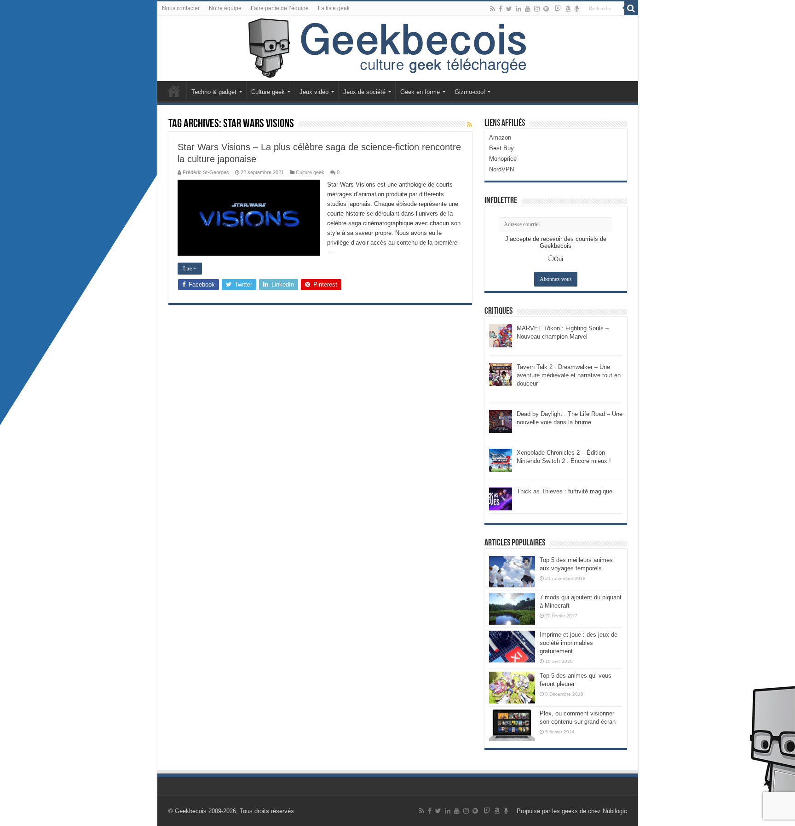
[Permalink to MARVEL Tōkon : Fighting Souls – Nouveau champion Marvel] (500, 335)
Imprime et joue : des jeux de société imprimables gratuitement (578, 643)
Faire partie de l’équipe (280, 8)
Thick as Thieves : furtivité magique (564, 491)
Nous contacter (181, 8)
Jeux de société (364, 91)
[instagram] (537, 8)
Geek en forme (420, 91)
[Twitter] (509, 8)
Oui (558, 259)
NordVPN (501, 169)
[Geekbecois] (397, 48)
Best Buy (501, 148)
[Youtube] (527, 8)
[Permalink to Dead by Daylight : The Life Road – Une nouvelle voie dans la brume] (500, 420)
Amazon (500, 137)
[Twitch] (557, 8)
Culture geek (268, 91)
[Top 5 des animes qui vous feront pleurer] (512, 687)
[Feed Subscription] (469, 124)
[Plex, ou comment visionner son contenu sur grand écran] (512, 725)
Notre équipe (225, 8)
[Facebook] (500, 8)
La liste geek (334, 8)
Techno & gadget (213, 91)
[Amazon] (568, 8)
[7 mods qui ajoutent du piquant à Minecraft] (512, 609)
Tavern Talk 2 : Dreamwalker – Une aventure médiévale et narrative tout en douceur (569, 375)
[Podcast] (577, 8)
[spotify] (546, 8)
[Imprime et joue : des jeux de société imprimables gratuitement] (512, 646)
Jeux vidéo (314, 91)
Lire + (189, 268)
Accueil (174, 90)
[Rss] (492, 8)
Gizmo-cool (470, 91)
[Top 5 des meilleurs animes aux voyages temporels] (512, 571)
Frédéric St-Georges (206, 172)
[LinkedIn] (518, 8)
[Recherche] (631, 8)
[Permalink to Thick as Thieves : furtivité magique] (500, 498)
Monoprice (503, 158)
